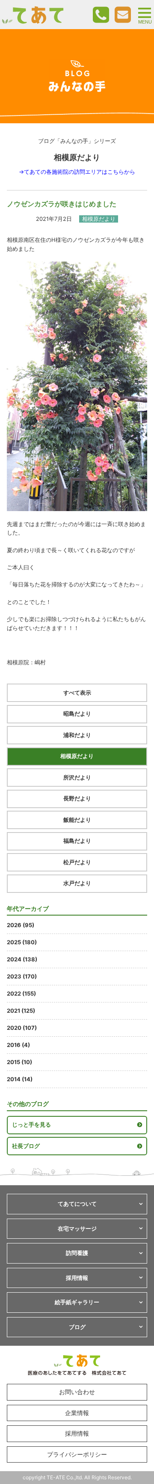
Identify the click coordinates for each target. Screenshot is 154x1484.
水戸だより (77, 883)
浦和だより (77, 735)
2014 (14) (20, 1079)
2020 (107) (22, 1027)
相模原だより (77, 755)
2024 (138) (22, 959)
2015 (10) (19, 1062)
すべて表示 (77, 692)
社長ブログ (26, 1145)
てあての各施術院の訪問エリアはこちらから (79, 171)
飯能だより (77, 819)
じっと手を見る (31, 1124)
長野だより (77, 798)
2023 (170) (22, 976)
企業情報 (77, 1412)
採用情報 (77, 1433)
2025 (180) (22, 942)
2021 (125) (21, 1010)
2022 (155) (21, 993)
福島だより (77, 840)
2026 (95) (20, 925)
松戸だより (77, 862)
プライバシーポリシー (77, 1454)
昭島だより (77, 713)
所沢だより (77, 777)
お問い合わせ (77, 1391)
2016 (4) (18, 1044)
